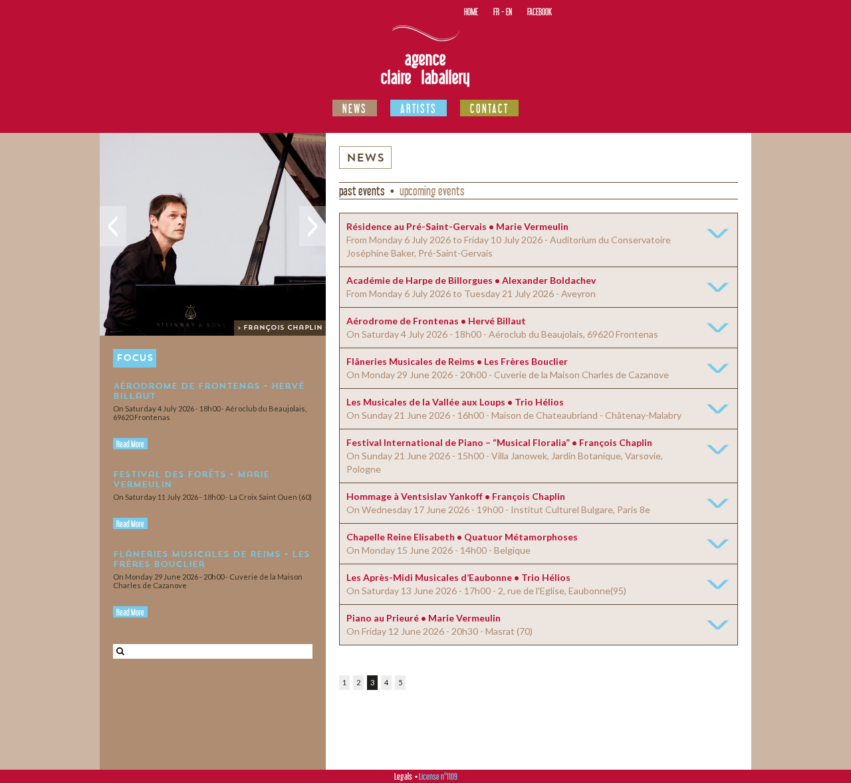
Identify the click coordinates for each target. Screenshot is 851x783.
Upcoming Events (432, 190)
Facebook (539, 11)
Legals (403, 776)
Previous (113, 226)
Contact (489, 108)
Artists (418, 108)
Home (471, 11)
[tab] (538, 240)
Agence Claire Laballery (425, 67)
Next (312, 226)
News (354, 108)
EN (509, 11)
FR (496, 11)
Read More (130, 444)
